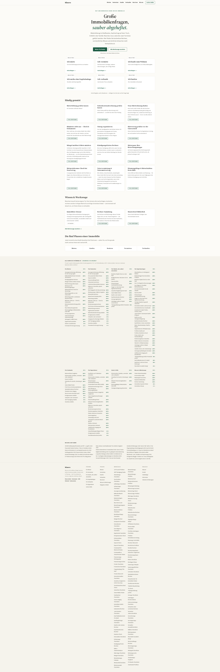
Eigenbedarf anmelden (120, 533)
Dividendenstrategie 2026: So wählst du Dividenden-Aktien (79, 454)
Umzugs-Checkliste (133, 595)
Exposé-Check (117, 543)
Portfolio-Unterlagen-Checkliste (133, 532)
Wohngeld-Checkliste (133, 650)
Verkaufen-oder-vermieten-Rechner (133, 608)
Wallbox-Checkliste (133, 630)
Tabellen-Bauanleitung (133, 586)
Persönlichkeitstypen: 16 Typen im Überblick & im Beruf (140, 450)
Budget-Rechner (118, 519)
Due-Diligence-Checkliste (118, 530)
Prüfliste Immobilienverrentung (133, 537)
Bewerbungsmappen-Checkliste (119, 506)
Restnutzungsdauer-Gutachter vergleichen (133, 551)
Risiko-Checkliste (132, 559)
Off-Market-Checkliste (133, 524)
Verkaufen (128, 2)
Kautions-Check (118, 634)
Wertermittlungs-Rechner (132, 642)
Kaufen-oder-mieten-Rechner (119, 626)
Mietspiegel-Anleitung (133, 486)
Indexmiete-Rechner (119, 609)
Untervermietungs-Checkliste (133, 603)
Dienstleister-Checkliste (117, 525)
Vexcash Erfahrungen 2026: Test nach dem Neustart (108, 458)
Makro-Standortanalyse (118, 649)
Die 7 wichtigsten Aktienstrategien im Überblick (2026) (109, 456)
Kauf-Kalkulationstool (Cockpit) (119, 617)
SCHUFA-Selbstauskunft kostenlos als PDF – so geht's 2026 (78, 446)
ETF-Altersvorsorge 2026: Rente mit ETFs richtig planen (78, 456)
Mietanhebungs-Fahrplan (118, 659)
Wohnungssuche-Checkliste (132, 654)
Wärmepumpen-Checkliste (132, 633)
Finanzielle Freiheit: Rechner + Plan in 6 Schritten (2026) (78, 448)
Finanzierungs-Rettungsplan (118, 558)
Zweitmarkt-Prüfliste (133, 665)
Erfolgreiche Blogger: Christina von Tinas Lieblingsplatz (140, 456)
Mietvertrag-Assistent (133, 488)
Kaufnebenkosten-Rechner (119, 631)
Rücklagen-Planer (132, 562)
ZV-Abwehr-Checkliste (133, 662)
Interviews (145, 477)
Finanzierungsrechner (119, 562)
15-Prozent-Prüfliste (119, 470)
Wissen (141, 2)
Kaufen (122, 2)
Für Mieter (68, 269)
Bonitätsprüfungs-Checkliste (118, 515)
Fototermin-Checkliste (120, 567)
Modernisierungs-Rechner (132, 504)
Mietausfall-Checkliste (119, 663)
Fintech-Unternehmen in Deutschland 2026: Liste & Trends (109, 449)
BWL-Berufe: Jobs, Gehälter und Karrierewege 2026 (139, 454)
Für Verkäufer (69, 370)
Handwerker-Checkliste (117, 596)
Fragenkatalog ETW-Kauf (119, 570)
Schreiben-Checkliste (133, 572)
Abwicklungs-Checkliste (117, 476)
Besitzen (135, 2)
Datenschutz (73, 481)
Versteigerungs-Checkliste (132, 621)
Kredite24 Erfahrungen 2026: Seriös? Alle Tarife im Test (140, 446)
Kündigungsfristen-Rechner (119, 645)
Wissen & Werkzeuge (140, 370)
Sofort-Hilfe (150, 2)
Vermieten (115, 2)
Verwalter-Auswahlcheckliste (133, 626)
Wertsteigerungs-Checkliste (132, 647)
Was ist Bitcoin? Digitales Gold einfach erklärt (137, 452)
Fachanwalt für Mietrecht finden (118, 549)
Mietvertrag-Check (133, 491)
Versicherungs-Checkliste (132, 617)
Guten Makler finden (119, 593)
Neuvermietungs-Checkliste (132, 516)
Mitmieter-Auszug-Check (132, 500)
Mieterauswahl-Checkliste (118, 666)
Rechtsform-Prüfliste (133, 545)
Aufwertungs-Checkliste (117, 487)
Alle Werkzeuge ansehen (117, 49)
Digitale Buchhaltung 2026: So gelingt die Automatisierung (110, 452)
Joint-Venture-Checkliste (117, 612)
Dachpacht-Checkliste (119, 521)
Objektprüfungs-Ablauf (132, 520)
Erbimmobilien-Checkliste (118, 539)
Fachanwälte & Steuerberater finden (119, 553)
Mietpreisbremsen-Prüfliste (133, 482)
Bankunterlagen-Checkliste (118, 499)
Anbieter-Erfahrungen (147, 480)
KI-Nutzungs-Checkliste (117, 640)
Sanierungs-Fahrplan (133, 565)
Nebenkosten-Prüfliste (131, 509)
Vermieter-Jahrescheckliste (132, 612)
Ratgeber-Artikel (104, 485)
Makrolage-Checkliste (119, 653)
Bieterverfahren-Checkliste (118, 511)
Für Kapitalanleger (140, 269)
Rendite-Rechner (132, 548)
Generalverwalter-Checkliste (118, 577)
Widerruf (67, 481)
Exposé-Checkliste (119, 545)
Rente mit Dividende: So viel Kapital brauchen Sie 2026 (78, 450)
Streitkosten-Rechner (133, 583)
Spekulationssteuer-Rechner (133, 575)
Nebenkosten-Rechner (134, 512)
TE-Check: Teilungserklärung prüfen (132, 591)
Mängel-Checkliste (118, 655)
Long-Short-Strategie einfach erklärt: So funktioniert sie (109, 454)
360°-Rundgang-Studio (120, 472)
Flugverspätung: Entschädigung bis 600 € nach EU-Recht (140, 448)
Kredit (144, 472)
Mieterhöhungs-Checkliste (132, 471)
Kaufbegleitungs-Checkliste (118, 621)
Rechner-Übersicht (133, 543)
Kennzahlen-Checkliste (120, 637)
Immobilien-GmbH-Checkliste (118, 605)
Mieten (109, 2)
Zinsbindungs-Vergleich (131, 659)
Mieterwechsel (132, 479)
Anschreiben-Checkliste (117, 480)
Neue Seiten (68, 479)
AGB (79, 479)
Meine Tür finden (100, 49)
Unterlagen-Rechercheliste (132, 599)
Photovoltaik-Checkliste (131, 528)
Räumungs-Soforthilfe (133, 540)
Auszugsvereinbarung (119, 491)
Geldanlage (145, 475)
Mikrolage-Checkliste (133, 496)
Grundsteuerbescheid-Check (120, 586)
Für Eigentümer (92, 370)
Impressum (74, 479)
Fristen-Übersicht (118, 574)
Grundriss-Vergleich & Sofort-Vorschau (119, 582)
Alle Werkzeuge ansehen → (73, 229)
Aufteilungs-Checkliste (120, 484)
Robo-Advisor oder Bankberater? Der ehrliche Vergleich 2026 (109, 446)
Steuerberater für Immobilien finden (132, 580)
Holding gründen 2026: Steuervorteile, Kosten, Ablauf (77, 452)
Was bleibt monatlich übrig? (133, 638)
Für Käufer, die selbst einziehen (117, 270)
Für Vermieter (92, 269)
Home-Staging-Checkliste (118, 601)
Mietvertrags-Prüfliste (133, 493)
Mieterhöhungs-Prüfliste (132, 475)
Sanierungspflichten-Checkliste (133, 568)
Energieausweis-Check (120, 536)
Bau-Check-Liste (118, 503)
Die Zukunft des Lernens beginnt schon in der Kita (138, 459)
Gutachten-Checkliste (119, 590)
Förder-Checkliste (118, 564)
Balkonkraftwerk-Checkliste (118, 495)
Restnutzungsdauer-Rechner (133, 556)
